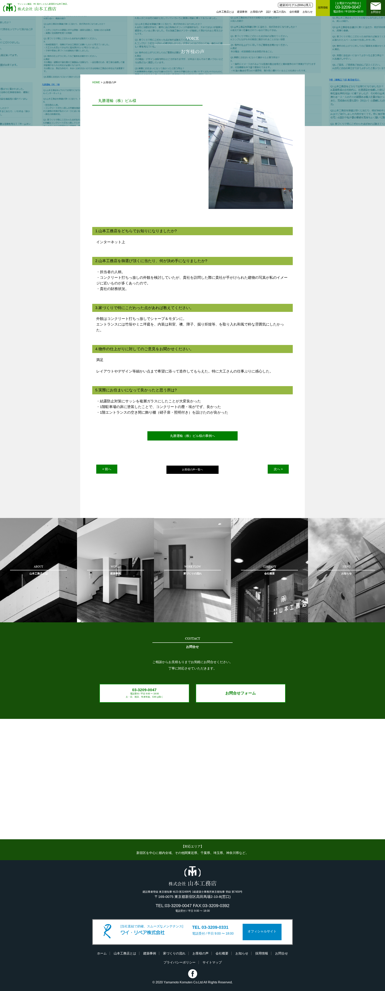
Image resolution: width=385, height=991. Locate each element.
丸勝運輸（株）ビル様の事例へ (192, 436)
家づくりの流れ (174, 953)
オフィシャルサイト (262, 931)
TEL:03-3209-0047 (174, 905)
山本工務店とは (225, 11)
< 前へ (106, 469)
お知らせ (308, 11)
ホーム (102, 953)
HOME (96, 82)
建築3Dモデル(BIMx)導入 (295, 5)
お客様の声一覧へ (192, 469)
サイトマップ (212, 962)
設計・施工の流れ (276, 11)
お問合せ (376, 11)
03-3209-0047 (144, 693)
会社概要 (294, 11)
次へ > (278, 469)
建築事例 (242, 11)
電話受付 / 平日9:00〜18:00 (348, 7)
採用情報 (323, 7)
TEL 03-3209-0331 (210, 927)
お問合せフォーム (240, 693)
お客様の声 (256, 11)
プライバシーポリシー (179, 962)
